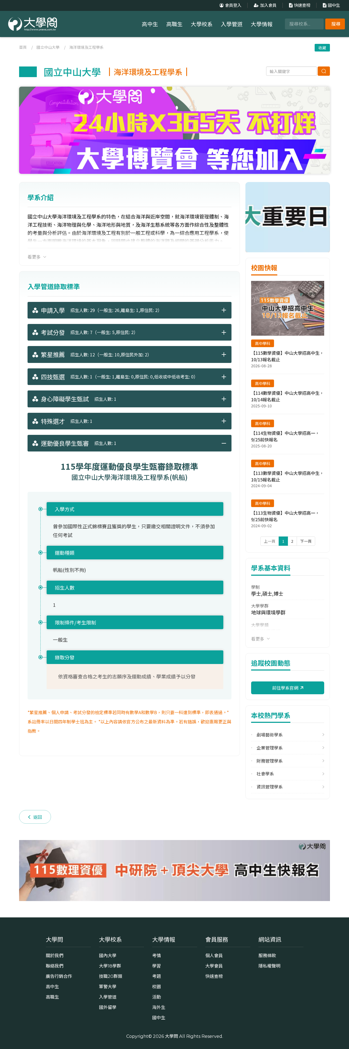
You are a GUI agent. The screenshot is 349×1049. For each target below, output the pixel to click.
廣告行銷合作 (59, 976)
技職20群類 (110, 976)
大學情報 (262, 24)
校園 (156, 986)
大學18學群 (110, 966)
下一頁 (306, 541)
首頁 (23, 47)
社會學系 (265, 774)
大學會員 (214, 966)
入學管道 (232, 24)
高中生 (150, 24)
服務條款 (267, 955)
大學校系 (202, 24)
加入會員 (268, 5)
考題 (156, 976)
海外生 (158, 1007)
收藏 (322, 47)
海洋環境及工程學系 (86, 47)
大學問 (171, 1036)
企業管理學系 (270, 748)
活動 (156, 997)
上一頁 (269, 541)
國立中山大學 (48, 47)
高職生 (174, 24)
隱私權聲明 (269, 966)
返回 (37, 817)
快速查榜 (302, 5)
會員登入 (233, 5)
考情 (156, 955)
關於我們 (54, 955)
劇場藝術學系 (270, 735)
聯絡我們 (54, 966)
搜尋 (336, 24)
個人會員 (214, 955)
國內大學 (107, 955)
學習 (156, 966)
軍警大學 (107, 986)
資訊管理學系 (270, 787)
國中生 (334, 5)
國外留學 (107, 1007)
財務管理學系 (270, 761)
